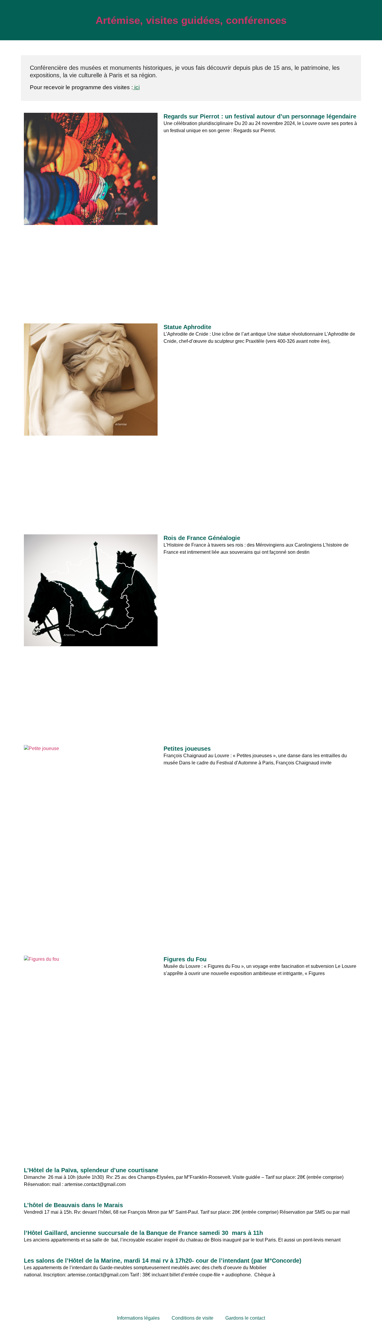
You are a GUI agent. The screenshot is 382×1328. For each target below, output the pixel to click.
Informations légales (138, 1318)
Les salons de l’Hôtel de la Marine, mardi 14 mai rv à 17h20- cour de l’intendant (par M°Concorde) (162, 1260)
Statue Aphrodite (187, 327)
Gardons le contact (245, 1318)
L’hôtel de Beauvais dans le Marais (74, 1205)
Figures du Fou (185, 959)
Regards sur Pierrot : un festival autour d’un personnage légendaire (260, 116)
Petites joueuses (187, 748)
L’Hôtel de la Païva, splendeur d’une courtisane (91, 1170)
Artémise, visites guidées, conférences (191, 20)
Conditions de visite (192, 1318)
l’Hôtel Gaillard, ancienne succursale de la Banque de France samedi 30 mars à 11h (143, 1233)
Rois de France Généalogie (202, 538)
